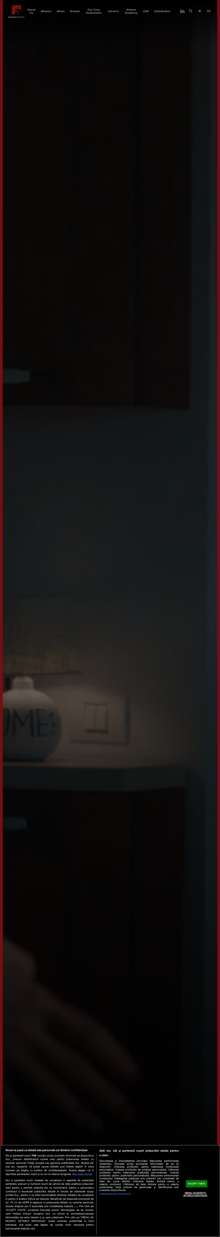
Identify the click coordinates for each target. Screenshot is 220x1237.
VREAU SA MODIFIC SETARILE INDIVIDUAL (195, 1194)
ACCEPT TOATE (196, 1183)
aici (76, 1206)
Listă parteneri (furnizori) (115, 1193)
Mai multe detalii (82, 1174)
